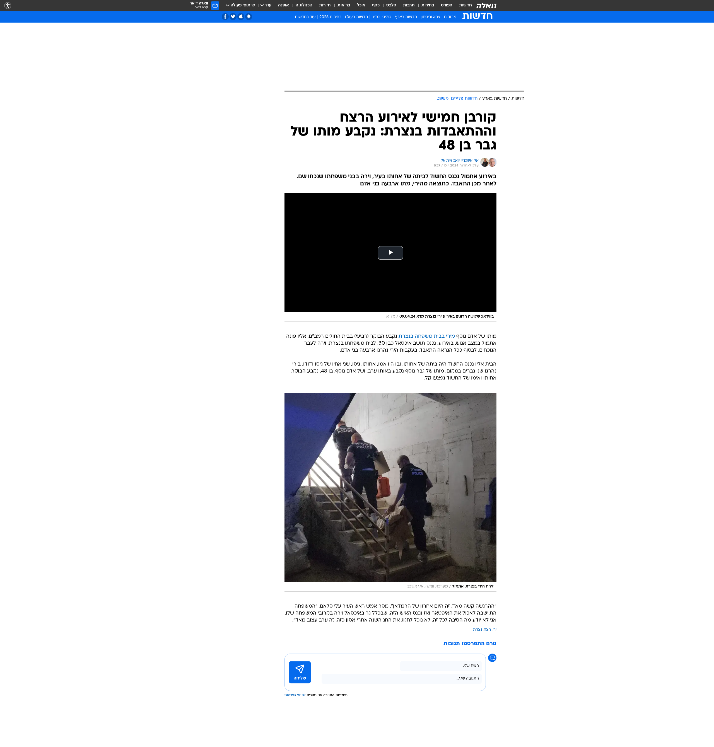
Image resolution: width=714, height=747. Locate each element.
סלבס (391, 5)
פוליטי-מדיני (381, 17)
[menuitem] (462, 6)
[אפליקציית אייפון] (240, 16)
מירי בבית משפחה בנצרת (427, 336)
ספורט (446, 5)
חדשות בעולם (356, 17)
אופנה (283, 5)
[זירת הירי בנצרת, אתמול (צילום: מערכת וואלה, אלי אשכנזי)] (390, 492)
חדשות (465, 5)
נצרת (477, 630)
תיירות (325, 5)
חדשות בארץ (406, 17)
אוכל (361, 5)
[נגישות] (7, 5)
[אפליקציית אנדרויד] (248, 16)
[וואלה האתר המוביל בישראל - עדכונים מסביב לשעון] (486, 5)
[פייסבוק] (225, 16)
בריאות (343, 5)
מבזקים (450, 17)
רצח (487, 630)
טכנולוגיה (304, 5)
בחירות (427, 5)
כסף (376, 5)
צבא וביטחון (430, 17)
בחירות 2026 (330, 17)
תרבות (409, 5)
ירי (494, 630)
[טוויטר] (233, 16)
